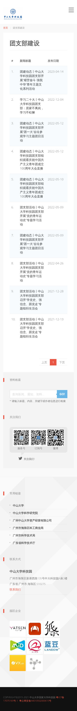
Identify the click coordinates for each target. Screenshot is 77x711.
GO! (62, 394)
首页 (5, 27)
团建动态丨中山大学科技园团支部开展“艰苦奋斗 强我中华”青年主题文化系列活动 (32, 80)
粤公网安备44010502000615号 (35, 700)
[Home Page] (38, 10)
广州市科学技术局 (24, 535)
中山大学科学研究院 (25, 513)
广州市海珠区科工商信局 (28, 528)
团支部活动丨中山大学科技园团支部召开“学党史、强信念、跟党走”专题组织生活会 (32, 299)
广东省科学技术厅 (24, 543)
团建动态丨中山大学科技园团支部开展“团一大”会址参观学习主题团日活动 (32, 131)
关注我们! (28, 459)
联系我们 (15, 589)
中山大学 (18, 505)
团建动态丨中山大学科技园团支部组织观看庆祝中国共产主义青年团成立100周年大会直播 (32, 159)
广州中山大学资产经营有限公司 (32, 520)
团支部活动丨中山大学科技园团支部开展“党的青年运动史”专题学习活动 (32, 215)
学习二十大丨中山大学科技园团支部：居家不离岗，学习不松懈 (32, 105)
